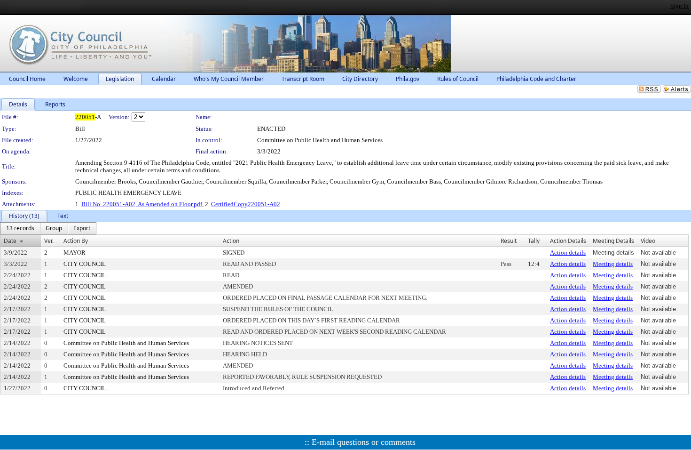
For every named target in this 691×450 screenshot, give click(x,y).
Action (231, 241)
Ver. (49, 241)
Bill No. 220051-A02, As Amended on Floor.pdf (141, 204)
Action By (75, 241)
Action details (568, 252)
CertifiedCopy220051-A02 (245, 204)
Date (10, 241)
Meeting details (613, 263)
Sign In (679, 5)
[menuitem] (20, 228)
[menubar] (48, 228)
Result (509, 241)
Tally (534, 241)
